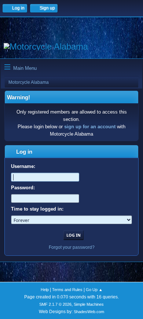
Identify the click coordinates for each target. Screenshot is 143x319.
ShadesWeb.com (89, 311)
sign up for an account (89, 126)
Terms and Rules (67, 289)
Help (45, 289)
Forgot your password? (72, 247)
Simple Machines (89, 304)
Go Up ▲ (94, 289)
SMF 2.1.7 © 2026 (55, 304)
